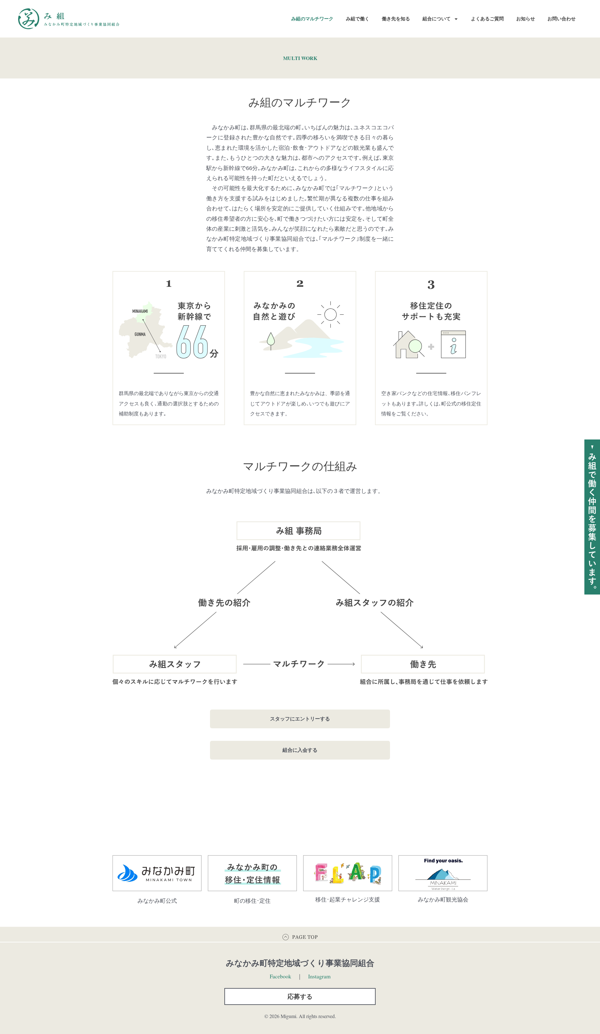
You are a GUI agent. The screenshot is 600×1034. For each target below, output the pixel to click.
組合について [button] (436, 18)
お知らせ (525, 18)
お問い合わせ (562, 18)
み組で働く (357, 18)
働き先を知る (396, 18)
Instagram (319, 976)
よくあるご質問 (487, 18)
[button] (300, 996)
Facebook (280, 976)
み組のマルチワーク (312, 18)
